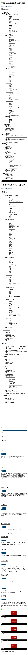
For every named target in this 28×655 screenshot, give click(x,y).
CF (10, 32)
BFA (10, 62)
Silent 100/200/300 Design (15, 19)
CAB (10, 50)
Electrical (8, 126)
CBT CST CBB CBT (14, 89)
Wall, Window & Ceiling (12, 14)
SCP (10, 34)
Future (10, 17)
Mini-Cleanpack (13, 53)
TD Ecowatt (12, 43)
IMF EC (11, 44)
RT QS (10, 104)
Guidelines (8, 152)
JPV (10, 98)
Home (6, 12)
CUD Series (12, 67)
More (14, 612)
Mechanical (11, 162)
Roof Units (8, 148)
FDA (10, 85)
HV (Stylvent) (12, 23)
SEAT (10, 119)
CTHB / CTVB (12, 75)
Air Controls (9, 130)
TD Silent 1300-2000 (14, 40)
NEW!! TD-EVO (5, 524)
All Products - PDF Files (12, 142)
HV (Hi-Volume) (13, 31)
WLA (10, 110)
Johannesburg (9, 175)
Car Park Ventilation (11, 170)
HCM (10, 21)
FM (10, 95)
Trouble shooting (10, 159)
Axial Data (8, 122)
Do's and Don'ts (10, 169)
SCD (10, 54)
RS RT (10, 106)
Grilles (7, 125)
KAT (10, 86)
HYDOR (3, 596)
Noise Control (9, 101)
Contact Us (7, 173)
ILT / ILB (11, 45)
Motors (8, 146)
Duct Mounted (9, 35)
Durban (8, 177)
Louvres (8, 133)
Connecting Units (10, 129)
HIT (10, 36)
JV (9, 117)
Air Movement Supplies (9, 651)
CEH (10, 25)
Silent (10, 18)
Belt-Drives (11, 160)
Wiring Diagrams (10, 156)
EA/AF (11, 61)
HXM (10, 26)
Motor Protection (13, 168)
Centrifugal (8, 83)
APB (10, 63)
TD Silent (11, 39)
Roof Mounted (9, 68)
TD (10, 37)
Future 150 (14, 484)
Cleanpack (11, 52)
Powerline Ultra (12, 66)
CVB (10, 49)
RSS (10, 70)
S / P (10, 102)
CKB (10, 90)
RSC (10, 77)
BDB (10, 84)
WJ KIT (11, 65)
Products (7, 13)
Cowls (7, 131)
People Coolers (9, 92)
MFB (10, 57)
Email (4, 441)
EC (10, 71)
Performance (12, 166)
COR (10, 94)
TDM (10, 48)
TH (10, 76)
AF (10, 22)
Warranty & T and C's (11, 153)
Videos (7, 151)
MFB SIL (11, 111)
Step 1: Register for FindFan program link (15, 135)
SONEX (11, 103)
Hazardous (8, 116)
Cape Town (9, 174)
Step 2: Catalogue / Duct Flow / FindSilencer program (14, 349)
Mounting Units (9, 128)
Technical (7, 149)
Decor (10, 16)
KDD (10, 88)
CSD (10, 47)
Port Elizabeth (9, 178)
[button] (3, 428)
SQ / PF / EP (12, 30)
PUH (10, 81)
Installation (8, 155)
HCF (10, 27)
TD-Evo (14, 520)
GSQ (10, 97)
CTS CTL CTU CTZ (14, 107)
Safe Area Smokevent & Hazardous (14, 171)
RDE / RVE (12, 72)
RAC (10, 80)
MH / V (11, 74)
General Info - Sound (14, 113)
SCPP (10, 56)
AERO (10, 112)
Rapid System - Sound (14, 115)
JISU (10, 121)
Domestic (8, 144)
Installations (9, 147)
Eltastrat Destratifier (13, 99)
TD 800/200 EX (13, 120)
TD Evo (11, 41)
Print (4, 440)
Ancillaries (7, 124)
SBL (10, 108)
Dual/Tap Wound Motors (15, 165)
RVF (10, 79)
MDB (10, 59)
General (11, 161)
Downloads (6, 134)
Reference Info (9, 157)
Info (5, 143)
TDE (10, 58)
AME (2, 585)
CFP (10, 28)
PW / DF (11, 93)
